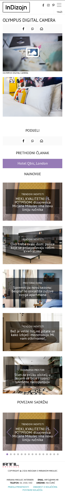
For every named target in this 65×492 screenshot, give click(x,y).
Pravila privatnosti (18, 487)
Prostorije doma (32, 283)
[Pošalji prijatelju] (41, 28)
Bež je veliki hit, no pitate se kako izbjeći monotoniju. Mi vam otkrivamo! (32, 335)
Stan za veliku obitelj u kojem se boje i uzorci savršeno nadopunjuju (32, 378)
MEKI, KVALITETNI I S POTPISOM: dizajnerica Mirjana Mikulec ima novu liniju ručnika (32, 204)
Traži (59, 12)
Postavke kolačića (32, 490)
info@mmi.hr (51, 479)
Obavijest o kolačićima (45, 487)
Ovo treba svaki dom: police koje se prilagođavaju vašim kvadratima (33, 248)
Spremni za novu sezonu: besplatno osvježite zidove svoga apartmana (32, 291)
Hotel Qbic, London (33, 163)
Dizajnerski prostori (32, 370)
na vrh (58, 464)
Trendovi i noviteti (32, 194)
